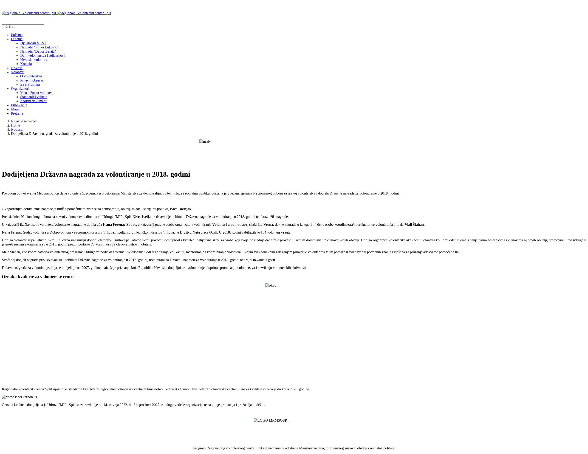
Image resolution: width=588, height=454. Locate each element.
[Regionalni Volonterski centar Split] (56, 13)
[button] (17, 39)
